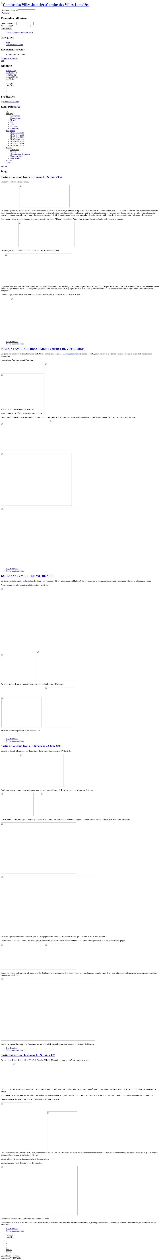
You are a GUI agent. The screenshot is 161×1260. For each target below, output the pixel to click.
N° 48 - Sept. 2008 (17, 139)
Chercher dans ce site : (9, 11)
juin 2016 (9, 79)
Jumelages (9, 114)
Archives (9, 160)
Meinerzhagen (15, 118)
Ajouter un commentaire (15, 344)
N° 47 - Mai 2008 (17, 137)
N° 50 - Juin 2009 (17, 143)
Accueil (4, 166)
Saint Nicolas (15, 158)
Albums (9, 148)
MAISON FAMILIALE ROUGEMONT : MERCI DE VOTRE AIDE (42, 348)
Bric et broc (14, 150)
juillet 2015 (10, 73)
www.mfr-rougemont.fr (71, 354)
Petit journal (10, 131)
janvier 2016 (10, 77)
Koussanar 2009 (16, 156)
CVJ (7, 112)
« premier (9, 83)
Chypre (13, 152)
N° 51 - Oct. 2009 (17, 145)
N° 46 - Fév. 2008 (17, 135)
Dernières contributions (14, 45)
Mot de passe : (7, 26)
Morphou (13, 126)
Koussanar (14, 129)
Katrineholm (15, 116)
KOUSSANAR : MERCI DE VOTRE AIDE (27, 575)
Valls (12, 124)
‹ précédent (10, 85)
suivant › (9, 1250)
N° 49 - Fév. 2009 (17, 141)
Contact (8, 162)
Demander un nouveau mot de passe (19, 33)
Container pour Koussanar (20, 154)
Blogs (8, 43)
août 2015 (9, 75)
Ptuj (11, 122)
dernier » (9, 1252)
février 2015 (10, 71)
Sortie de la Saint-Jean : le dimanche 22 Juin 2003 (31, 745)
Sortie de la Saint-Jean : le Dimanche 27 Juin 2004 (31, 176)
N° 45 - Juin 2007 (17, 133)
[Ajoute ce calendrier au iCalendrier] (9, 59)
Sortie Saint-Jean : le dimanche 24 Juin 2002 (28, 1055)
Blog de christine (12, 342)
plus (2, 61)
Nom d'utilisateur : (8, 23)
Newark (13, 120)
